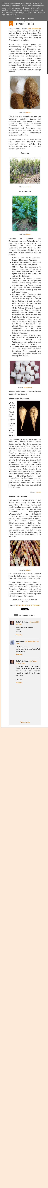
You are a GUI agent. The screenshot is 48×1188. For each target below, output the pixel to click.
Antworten (19, 635)
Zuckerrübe (35, 605)
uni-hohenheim (28, 387)
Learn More (20, 18)
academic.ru (28, 187)
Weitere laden (25, 722)
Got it (31, 18)
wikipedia (27, 112)
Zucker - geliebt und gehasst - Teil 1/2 (25, 22)
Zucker (18, 605)
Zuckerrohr (26, 605)
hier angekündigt (34, 28)
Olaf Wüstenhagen (22, 622)
